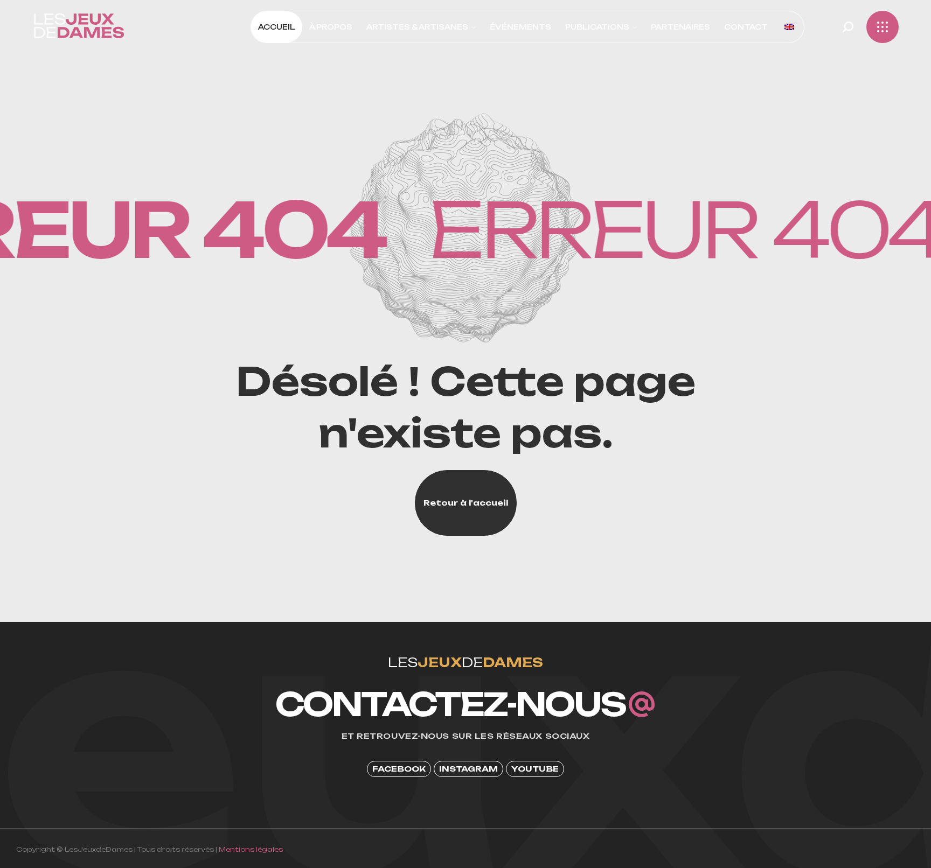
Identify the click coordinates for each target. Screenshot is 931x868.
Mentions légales (251, 849)
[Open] (882, 27)
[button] (848, 27)
